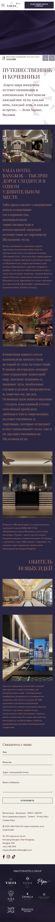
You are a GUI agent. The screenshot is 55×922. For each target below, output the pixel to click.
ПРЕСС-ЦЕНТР (34, 813)
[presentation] (45, 58)
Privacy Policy (42, 816)
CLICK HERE (11, 59)
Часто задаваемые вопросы (14, 816)
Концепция (21, 813)
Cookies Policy (9, 820)
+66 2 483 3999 (9, 846)
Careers (31, 816)
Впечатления (8, 813)
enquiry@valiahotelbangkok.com (17, 850)
